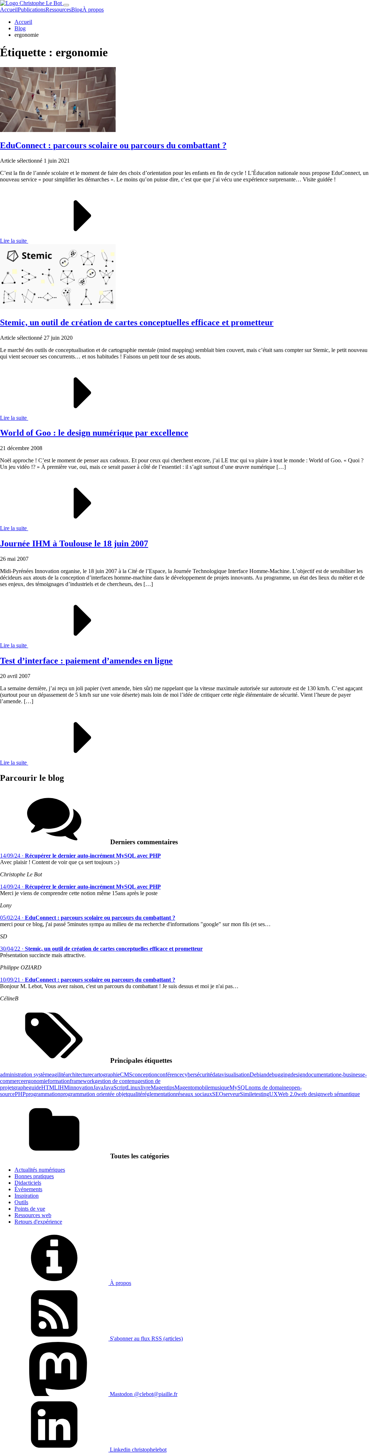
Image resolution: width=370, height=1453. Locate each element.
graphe (21, 1087)
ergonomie (35, 1081)
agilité (58, 1074)
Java (98, 1087)
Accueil (9, 9)
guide (35, 1087)
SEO (217, 1094)
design (298, 1074)
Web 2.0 (287, 1094)
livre (146, 1087)
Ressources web (32, 1215)
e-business (350, 1074)
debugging (278, 1074)
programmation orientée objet (93, 1094)
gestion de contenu (116, 1081)
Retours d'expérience (38, 1222)
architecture (78, 1074)
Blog (76, 9)
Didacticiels (27, 1183)
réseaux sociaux (194, 1094)
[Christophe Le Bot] (31, 3)
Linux (134, 1087)
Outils (21, 1202)
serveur (231, 1094)
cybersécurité (197, 1074)
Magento (185, 1087)
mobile (202, 1087)
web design (310, 1094)
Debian (258, 1074)
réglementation (159, 1094)
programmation (43, 1094)
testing (261, 1094)
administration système (26, 1074)
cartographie (106, 1074)
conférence (169, 1074)
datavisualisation (231, 1074)
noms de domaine (269, 1087)
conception (144, 1074)
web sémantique (341, 1094)
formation (59, 1081)
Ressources (58, 9)
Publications (32, 9)
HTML (49, 1087)
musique (219, 1087)
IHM (63, 1087)
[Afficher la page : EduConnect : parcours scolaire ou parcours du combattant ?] (58, 130)
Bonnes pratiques (34, 1176)
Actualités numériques (39, 1170)
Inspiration (26, 1196)
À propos (93, 9)
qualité (134, 1094)
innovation (81, 1087)
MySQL (239, 1087)
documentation (322, 1074)
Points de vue (29, 1209)
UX (273, 1094)
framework (82, 1081)
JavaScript (115, 1087)
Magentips (163, 1087)
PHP (20, 1094)
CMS (126, 1074)
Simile (247, 1094)
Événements (28, 1189)
